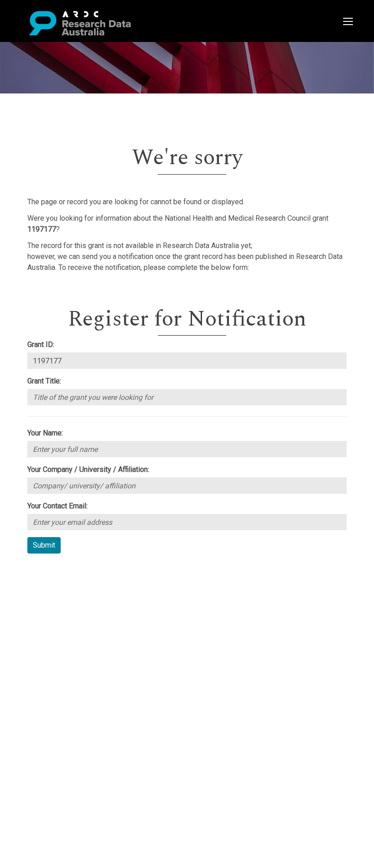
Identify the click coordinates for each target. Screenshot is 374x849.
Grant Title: (44, 381)
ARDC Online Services (63, 624)
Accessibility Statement (66, 662)
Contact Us (45, 591)
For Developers (53, 613)
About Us (42, 569)
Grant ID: (40, 344)
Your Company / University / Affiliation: (88, 469)
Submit (44, 545)
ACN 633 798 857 (28, 679)
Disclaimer (45, 602)
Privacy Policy (51, 651)
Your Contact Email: (57, 506)
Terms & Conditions (59, 641)
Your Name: (45, 433)
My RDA (41, 580)
